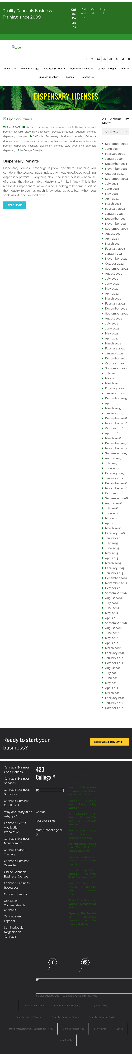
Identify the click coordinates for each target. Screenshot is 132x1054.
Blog (123, 68)
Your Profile (66, 1040)
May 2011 (111, 683)
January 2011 (114, 703)
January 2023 (114, 253)
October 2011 (114, 663)
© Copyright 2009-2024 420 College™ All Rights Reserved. (66, 995)
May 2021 (111, 333)
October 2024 (114, 173)
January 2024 (114, 213)
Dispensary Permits (21, 161)
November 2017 (116, 448)
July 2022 (111, 278)
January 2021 (114, 353)
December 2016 (116, 483)
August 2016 (113, 503)
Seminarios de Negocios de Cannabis (14, 932)
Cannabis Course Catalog (67, 1005)
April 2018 (111, 433)
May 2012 (111, 638)
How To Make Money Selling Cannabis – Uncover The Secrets (82, 834)
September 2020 (116, 368)
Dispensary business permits (78, 131)
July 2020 (111, 373)
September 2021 (116, 313)
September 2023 (116, 228)
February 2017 (115, 473)
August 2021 (113, 318)
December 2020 (116, 358)
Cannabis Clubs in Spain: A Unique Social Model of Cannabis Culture (82, 791)
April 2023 (112, 238)
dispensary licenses (15, 136)
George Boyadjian (33, 150)
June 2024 (112, 188)
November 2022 (116, 258)
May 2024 (111, 193)
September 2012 (116, 623)
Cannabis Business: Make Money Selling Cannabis (82, 804)
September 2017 (116, 453)
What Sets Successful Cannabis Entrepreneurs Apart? (82, 904)
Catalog (93, 13)
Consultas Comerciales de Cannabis (14, 905)
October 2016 (114, 493)
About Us (8, 68)
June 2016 (112, 513)
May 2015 (111, 553)
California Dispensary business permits (48, 127)
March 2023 (113, 243)
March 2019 (113, 408)
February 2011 (114, 698)
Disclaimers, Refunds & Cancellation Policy (31, 1028)
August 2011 (113, 668)
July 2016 (111, 508)
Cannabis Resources (73, 1028)
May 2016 (111, 518)
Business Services (53, 68)
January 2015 (114, 573)
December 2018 (116, 418)
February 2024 (115, 208)
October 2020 (114, 363)
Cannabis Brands (15, 894)
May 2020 (111, 378)
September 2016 (116, 498)
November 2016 (116, 488)
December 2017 (116, 443)
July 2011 (111, 673)
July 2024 (111, 183)
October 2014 (114, 588)
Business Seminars (80, 68)
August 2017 (113, 458)
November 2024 (116, 168)
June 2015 (112, 548)
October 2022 (114, 263)
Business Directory (49, 77)
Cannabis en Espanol (33, 1005)
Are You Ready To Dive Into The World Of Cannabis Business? (82, 847)
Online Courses (73, 18)
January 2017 (114, 478)
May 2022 (111, 288)
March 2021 (113, 343)
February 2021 (115, 348)
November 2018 (116, 423)
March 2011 (113, 693)
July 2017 (111, 463)
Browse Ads (100, 1028)
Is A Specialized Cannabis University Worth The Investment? (82, 874)
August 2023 (113, 233)
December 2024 (116, 163)
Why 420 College (30, 68)
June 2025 (112, 148)
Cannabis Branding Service (102, 1017)
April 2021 (111, 338)
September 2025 (116, 143)
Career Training (106, 68)
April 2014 (111, 618)
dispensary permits (51, 145)
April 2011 (111, 688)
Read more (15, 205)
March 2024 (113, 203)
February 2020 (115, 388)
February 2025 (115, 153)
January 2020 (114, 393)
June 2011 (112, 678)
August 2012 (113, 628)
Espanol (70, 77)
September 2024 (116, 178)
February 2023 (115, 248)
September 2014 (116, 593)
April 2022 (112, 293)
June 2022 (112, 283)
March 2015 (113, 563)
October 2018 (114, 428)
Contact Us (88, 77)
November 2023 (116, 223)
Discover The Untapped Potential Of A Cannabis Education (82, 861)
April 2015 (111, 558)
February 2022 (115, 303)
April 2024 (112, 198)
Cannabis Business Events (65, 1017)
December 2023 (116, 218)
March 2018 (113, 438)
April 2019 (111, 403)
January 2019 (114, 413)
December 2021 (116, 308)
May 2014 (111, 613)
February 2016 (115, 533)
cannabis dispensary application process (37, 131)
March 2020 (113, 383)
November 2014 (116, 583)
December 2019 (116, 398)
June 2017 (112, 468)
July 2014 (111, 603)
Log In (119, 1028)
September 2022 (116, 268)
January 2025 (114, 158)
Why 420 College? (99, 1005)
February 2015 (115, 568)
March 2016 (113, 528)
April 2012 (111, 643)
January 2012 (114, 658)
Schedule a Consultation (109, 742)
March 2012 (113, 648)
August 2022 (113, 273)
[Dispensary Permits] (17, 119)
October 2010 (114, 708)
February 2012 (115, 653)
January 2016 (114, 538)
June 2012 (112, 633)
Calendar (83, 13)
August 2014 (113, 598)
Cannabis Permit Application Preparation (15, 827)
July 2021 (111, 323)
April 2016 (111, 523)
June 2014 (112, 608)
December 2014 (116, 578)
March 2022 (113, 298)
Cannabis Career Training (29, 1017)
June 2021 (112, 328)
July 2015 (111, 543)
